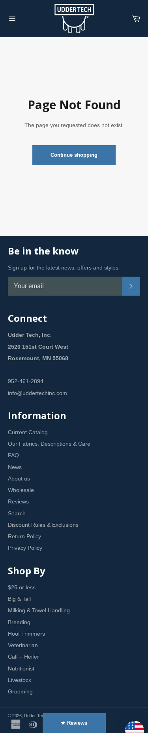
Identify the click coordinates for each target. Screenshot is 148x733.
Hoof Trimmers (26, 633)
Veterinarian (23, 645)
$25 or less (22, 587)
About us (19, 478)
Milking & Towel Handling (39, 610)
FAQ (13, 455)
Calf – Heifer (23, 656)
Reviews (18, 501)
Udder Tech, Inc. (40, 715)
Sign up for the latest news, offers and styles (63, 267)
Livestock (19, 680)
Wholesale (21, 490)
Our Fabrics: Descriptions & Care (49, 444)
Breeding (19, 622)
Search (17, 513)
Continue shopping (74, 155)
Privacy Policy (25, 548)
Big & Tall (19, 599)
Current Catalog (28, 432)
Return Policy (24, 536)
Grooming (20, 691)
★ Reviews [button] (74, 723)
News (15, 467)
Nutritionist (21, 668)
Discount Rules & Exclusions (43, 525)
